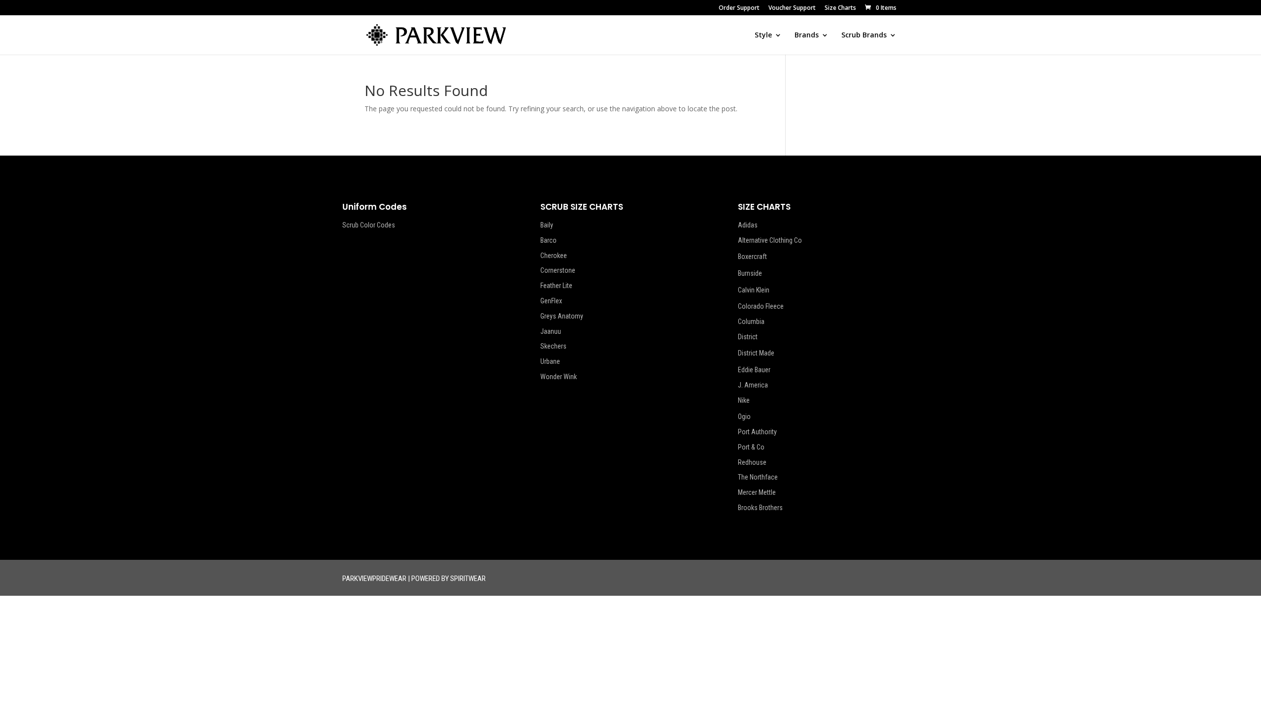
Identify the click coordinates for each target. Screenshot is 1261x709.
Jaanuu (550, 331)
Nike (744, 400)
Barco (548, 240)
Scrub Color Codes (368, 225)
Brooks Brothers (760, 508)
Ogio (744, 416)
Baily (546, 225)
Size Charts (840, 8)
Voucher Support (792, 8)
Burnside (750, 273)
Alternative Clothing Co (770, 240)
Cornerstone (557, 270)
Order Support (739, 8)
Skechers (553, 346)
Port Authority (757, 432)
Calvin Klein (753, 290)
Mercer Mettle (757, 492)
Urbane (550, 361)
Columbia (751, 321)
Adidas (748, 225)
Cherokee (553, 255)
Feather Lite (556, 286)
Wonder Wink (558, 377)
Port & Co (751, 447)
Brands (807, 35)
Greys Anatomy (561, 316)
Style (763, 35)
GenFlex (551, 301)
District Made (756, 353)
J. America (753, 385)
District (748, 337)
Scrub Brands (864, 35)
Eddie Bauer (754, 370)
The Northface (758, 477)
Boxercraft (752, 256)
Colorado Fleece (761, 306)
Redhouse (752, 462)
